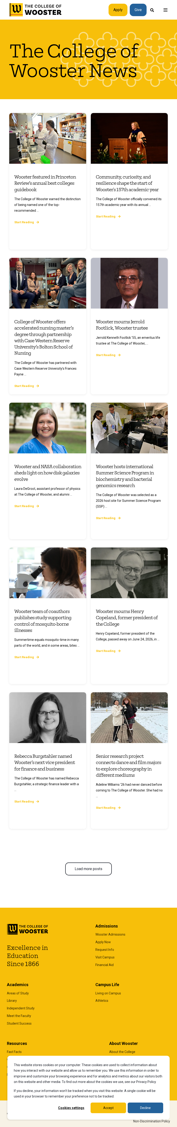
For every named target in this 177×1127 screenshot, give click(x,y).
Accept (108, 1108)
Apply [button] (118, 10)
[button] (88, 868)
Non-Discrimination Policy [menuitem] (151, 1121)
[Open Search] (152, 10)
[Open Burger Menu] (165, 10)
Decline (145, 1108)
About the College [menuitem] (122, 1052)
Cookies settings (71, 1108)
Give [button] (138, 10)
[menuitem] (110, 934)
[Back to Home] (35, 10)
